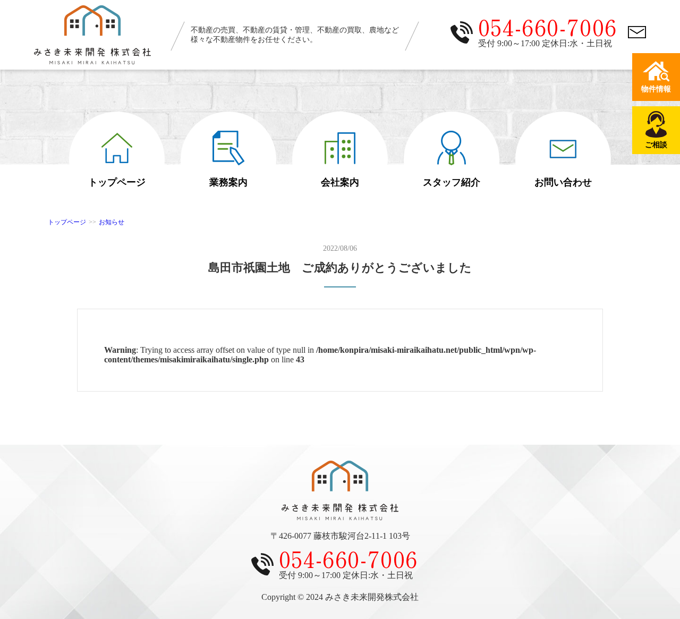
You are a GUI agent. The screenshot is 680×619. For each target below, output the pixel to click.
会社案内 (340, 182)
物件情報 (656, 89)
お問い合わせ (563, 182)
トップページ (117, 182)
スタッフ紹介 (451, 182)
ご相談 (656, 145)
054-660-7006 (547, 26)
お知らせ (111, 222)
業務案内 (228, 182)
